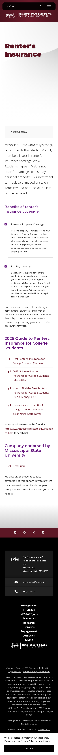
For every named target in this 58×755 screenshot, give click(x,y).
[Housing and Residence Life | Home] (29, 15)
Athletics (29, 635)
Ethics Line (45, 668)
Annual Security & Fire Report (36, 671)
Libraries (29, 627)
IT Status (29, 609)
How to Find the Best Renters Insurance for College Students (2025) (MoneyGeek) (31, 393)
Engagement (29, 631)
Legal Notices (15, 671)
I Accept (29, 748)
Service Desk (44, 729)
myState (12, 6)
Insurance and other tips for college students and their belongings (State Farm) (29, 409)
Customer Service (14, 668)
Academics (29, 618)
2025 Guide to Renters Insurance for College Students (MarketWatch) (31, 376)
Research (29, 622)
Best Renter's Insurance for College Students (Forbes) (29, 361)
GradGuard (19, 466)
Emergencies (29, 605)
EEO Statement (32, 668)
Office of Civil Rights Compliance (23, 708)
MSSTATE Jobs (29, 614)
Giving (29, 640)
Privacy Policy (27, 740)
